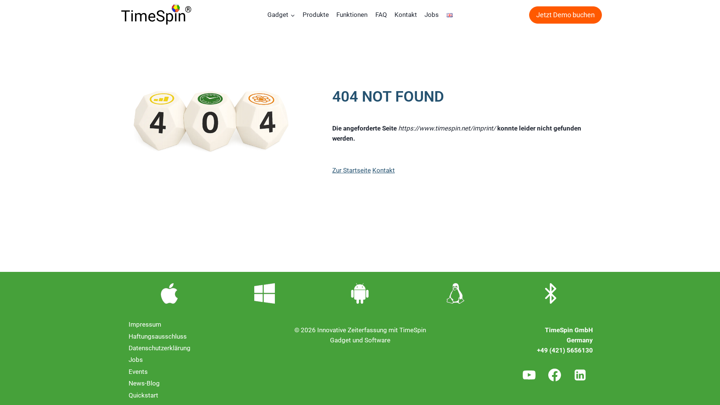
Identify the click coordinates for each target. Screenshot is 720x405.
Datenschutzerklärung (159, 348)
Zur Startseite (351, 170)
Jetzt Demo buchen (565, 15)
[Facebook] (554, 375)
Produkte (316, 14)
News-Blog (144, 383)
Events (138, 371)
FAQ (381, 14)
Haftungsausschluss (158, 336)
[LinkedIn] (580, 375)
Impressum (145, 324)
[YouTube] (529, 375)
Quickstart (143, 395)
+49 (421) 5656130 (565, 350)
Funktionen (352, 14)
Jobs (431, 14)
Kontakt (405, 14)
